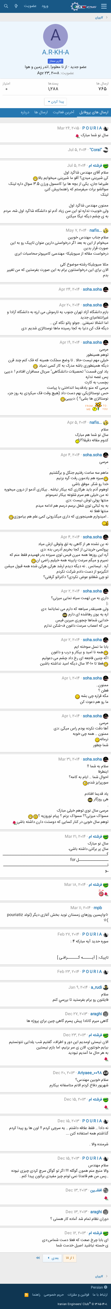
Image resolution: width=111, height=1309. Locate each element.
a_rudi (96, 987)
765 (102, 89)
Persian (97, 1287)
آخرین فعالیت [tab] (63, 112)
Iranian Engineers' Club (82, 1304)
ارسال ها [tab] (41, 112)
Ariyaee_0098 (90, 1073)
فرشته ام (95, 165)
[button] (104, 6)
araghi (96, 1014)
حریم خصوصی (54, 1295)
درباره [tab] (25, 112)
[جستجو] (6, 6)
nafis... (96, 230)
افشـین (96, 1190)
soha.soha (92, 289)
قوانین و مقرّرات (78, 1295)
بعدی (55, 1258)
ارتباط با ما (100, 1295)
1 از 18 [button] (70, 1258)
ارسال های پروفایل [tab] (94, 112)
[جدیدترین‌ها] (16, 6)
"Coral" (96, 150)
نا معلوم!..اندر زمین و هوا (44, 67)
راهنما (36, 1295)
